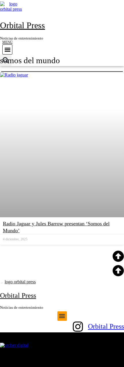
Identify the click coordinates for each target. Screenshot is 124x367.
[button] (7, 49)
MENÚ (7, 42)
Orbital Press (22, 25)
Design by (60, 340)
